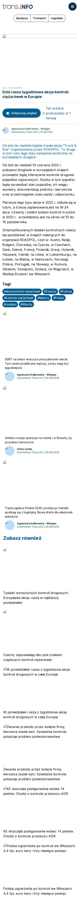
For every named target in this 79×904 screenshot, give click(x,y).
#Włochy (26, 304)
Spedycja (22, 18)
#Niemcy (43, 298)
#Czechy (50, 291)
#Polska (58, 298)
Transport (39, 18)
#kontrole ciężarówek (18, 298)
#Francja (66, 291)
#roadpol (10, 304)
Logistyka (57, 18)
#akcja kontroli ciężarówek (22, 291)
